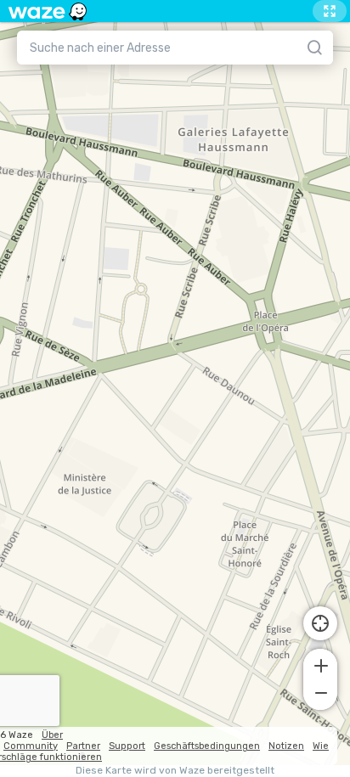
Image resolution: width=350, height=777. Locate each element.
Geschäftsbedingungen (207, 746)
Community (30, 746)
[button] (320, 664)
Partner (83, 746)
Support (127, 746)
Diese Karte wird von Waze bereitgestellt (175, 770)
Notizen (286, 746)
